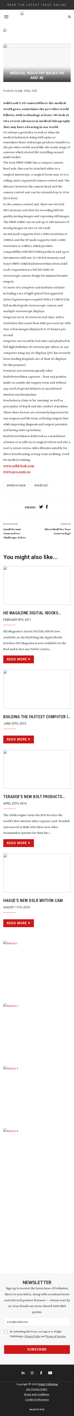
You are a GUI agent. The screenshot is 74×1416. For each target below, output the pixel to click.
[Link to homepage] (37, 17)
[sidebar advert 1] (37, 969)
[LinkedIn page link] (23, 1373)
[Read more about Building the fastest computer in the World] (37, 689)
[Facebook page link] (41, 1373)
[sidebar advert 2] (37, 1031)
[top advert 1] (37, 33)
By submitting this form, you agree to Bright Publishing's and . (38, 1334)
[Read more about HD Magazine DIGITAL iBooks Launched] (37, 585)
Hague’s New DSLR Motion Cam (33, 900)
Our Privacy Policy (36, 1389)
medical (41, 485)
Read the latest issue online (37, 4)
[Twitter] (41, 507)
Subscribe (37, 1349)
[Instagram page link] (32, 1373)
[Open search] (69, 17)
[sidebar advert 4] (37, 1196)
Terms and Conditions (36, 1394)
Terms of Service (56, 1336)
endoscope (16, 485)
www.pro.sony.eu (16, 471)
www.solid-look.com (18, 465)
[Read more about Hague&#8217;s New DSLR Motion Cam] (37, 873)
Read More (17, 659)
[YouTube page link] (50, 1373)
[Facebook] (46, 507)
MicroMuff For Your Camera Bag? (58, 531)
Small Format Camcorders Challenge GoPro (14, 533)
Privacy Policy (32, 1336)
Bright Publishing (48, 1384)
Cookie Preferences (37, 1399)
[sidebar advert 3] (37, 1094)
